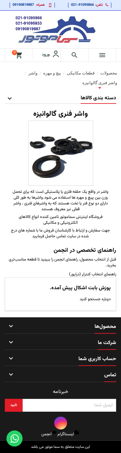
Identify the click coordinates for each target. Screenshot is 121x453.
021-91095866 (82, 5)
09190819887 (23, 5)
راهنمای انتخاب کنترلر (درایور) (92, 274)
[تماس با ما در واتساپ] (14, 438)
